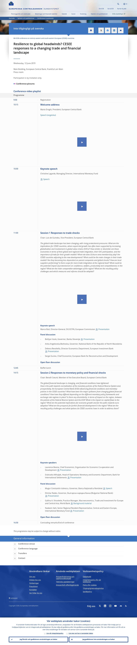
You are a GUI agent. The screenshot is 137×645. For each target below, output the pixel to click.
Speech (43, 115)
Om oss (32, 577)
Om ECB (101, 8)
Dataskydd (87, 577)
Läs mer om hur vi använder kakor (81, 633)
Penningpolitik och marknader (20, 14)
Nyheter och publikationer (99, 14)
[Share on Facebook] (107, 30)
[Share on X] (101, 30)
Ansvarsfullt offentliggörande (67, 585)
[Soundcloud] (120, 606)
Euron (73, 14)
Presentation (103, 329)
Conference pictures (25, 84)
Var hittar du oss (35, 593)
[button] (121, 4)
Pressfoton (33, 586)
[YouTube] (115, 606)
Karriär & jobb (121, 8)
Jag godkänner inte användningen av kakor (98, 639)
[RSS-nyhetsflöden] (126, 606)
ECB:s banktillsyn (117, 14)
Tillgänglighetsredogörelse (93, 588)
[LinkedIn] (105, 606)
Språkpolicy (87, 592)
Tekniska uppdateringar (65, 582)
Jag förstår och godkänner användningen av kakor (38, 639)
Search (118, 4)
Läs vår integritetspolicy (54, 633)
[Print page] (91, 30)
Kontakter (33, 590)
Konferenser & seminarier (45, 18)
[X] (100, 606)
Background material (82, 504)
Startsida (12, 18)
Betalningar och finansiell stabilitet (46, 14)
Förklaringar (34, 583)
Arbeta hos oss (35, 580)
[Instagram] (110, 606)
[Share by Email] (120, 30)
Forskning (83, 14)
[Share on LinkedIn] (114, 30)
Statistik (64, 14)
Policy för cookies (90, 585)
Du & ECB (111, 8)
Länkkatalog (14, 598)
